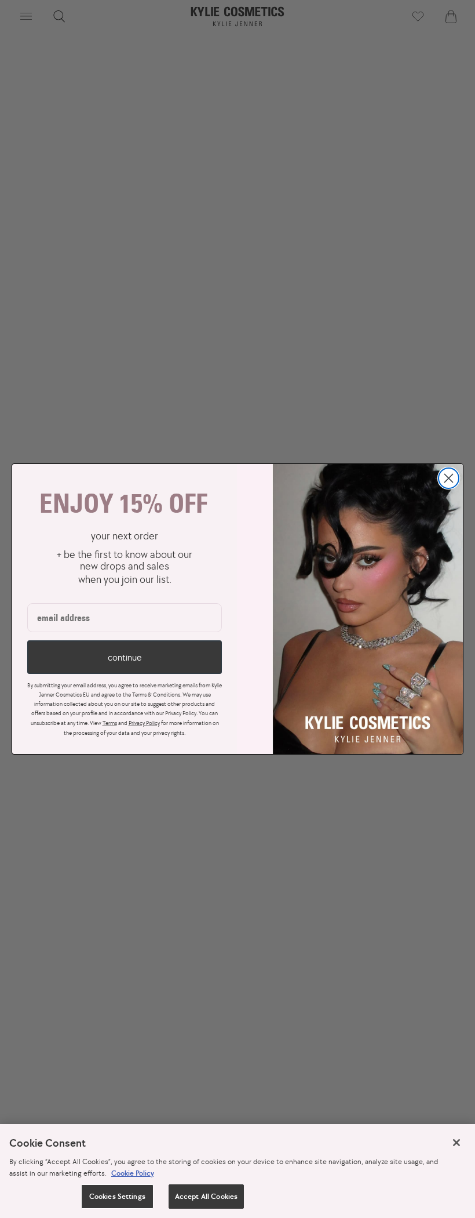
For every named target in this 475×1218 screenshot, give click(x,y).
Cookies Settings (117, 1196)
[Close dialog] (449, 478)
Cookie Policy (132, 1173)
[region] (237, 1171)
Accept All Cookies (206, 1196)
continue (124, 657)
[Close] (456, 1142)
